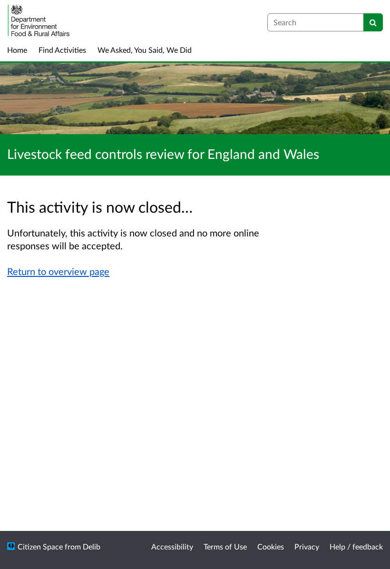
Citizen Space (40, 546)
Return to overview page (58, 271)
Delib (91, 546)
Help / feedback (356, 546)
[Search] (373, 22)
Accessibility (172, 546)
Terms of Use (225, 546)
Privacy (306, 546)
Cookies (270, 546)
